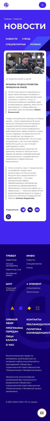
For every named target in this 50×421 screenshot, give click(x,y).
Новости (18, 19)
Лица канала (11, 338)
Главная (7, 19)
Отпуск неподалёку (12, 265)
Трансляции (32, 292)
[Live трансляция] (11, 415)
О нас (10, 344)
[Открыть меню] (42, 5)
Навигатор (11, 260)
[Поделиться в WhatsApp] (8, 216)
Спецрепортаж (16, 44)
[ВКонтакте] (30, 209)
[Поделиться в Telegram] (23, 209)
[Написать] (42, 413)
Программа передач (14, 330)
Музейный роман (11, 274)
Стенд (26, 39)
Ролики (35, 44)
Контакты (34, 319)
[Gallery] (25, 63)
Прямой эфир (11, 321)
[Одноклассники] (37, 209)
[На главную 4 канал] (6, 5)
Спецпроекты (33, 288)
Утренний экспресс (11, 289)
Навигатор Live (13, 270)
